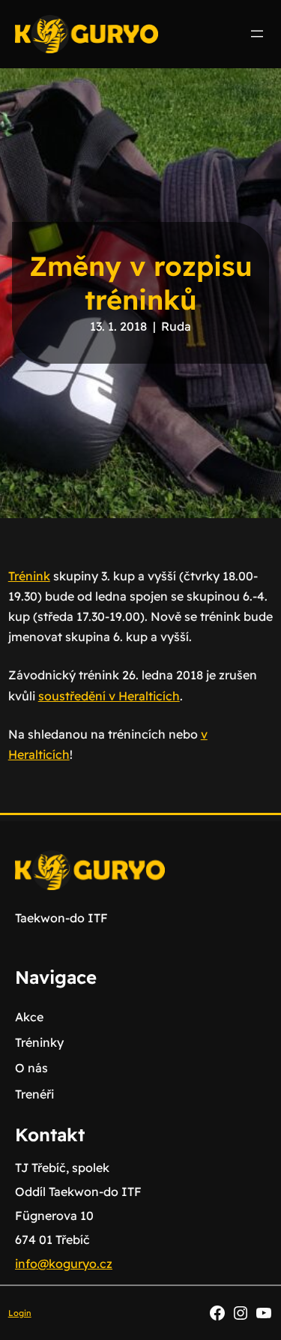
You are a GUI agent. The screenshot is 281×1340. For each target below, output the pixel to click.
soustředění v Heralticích (109, 695)
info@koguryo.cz (63, 1263)
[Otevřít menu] (257, 34)
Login (19, 1313)
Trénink (29, 575)
